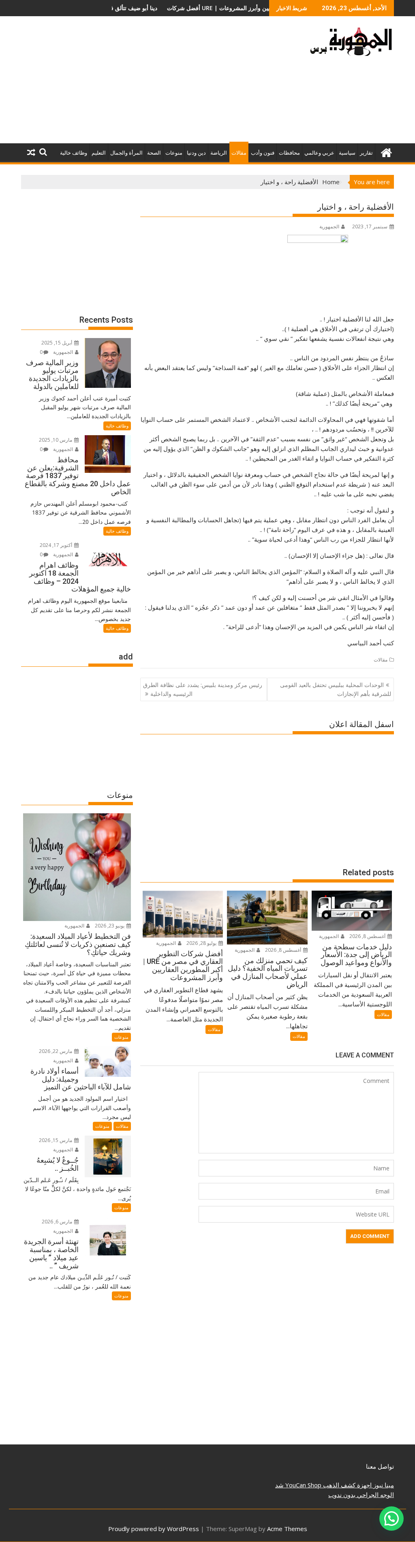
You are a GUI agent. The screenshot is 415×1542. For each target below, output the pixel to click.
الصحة (154, 153)
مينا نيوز (383, 1485)
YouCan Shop (302, 1485)
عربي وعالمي (319, 153)
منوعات (173, 153)
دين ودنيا (196, 153)
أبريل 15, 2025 (57, 342)
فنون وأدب (262, 153)
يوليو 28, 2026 (202, 943)
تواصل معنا (380, 1466)
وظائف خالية (73, 153)
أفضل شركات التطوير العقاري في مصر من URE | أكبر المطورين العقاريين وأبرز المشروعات (171, 8)
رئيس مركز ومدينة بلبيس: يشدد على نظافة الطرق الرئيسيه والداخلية (202, 689)
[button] (391, 1518)
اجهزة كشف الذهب (346, 1485)
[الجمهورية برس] (386, 151)
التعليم (99, 153)
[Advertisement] (148, 83)
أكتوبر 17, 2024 (56, 545)
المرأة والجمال (126, 153)
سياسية (347, 153)
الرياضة (218, 153)
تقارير (366, 153)
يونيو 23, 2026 (110, 925)
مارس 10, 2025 (56, 439)
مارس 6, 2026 (57, 1221)
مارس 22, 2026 (56, 1051)
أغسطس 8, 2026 (368, 936)
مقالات (238, 153)
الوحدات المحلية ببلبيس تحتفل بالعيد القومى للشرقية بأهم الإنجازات (335, 689)
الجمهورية (329, 226)
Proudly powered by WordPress (153, 1529)
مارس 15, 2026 (56, 1140)
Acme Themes (287, 1529)
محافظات (289, 153)
